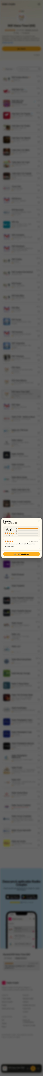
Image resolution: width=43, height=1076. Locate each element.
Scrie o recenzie (22, 554)
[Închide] (39, 521)
